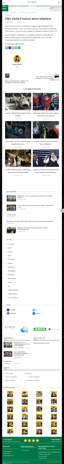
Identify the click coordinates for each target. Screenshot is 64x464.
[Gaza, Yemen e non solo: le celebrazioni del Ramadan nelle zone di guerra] (18, 130)
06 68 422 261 (6, 453)
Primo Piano (12, 278)
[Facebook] (25, 440)
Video (10, 282)
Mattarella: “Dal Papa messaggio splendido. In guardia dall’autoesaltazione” (33, 228)
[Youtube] (37, 440)
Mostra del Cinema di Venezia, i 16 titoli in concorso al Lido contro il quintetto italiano (28, 6)
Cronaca (11, 244)
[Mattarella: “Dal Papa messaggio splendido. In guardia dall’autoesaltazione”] (11, 230)
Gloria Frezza (9, 22)
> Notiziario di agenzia (33, 380)
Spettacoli (11, 267)
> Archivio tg (28, 373)
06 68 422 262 (8, 451)
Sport (10, 255)
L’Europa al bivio (11, 215)
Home (6, 12)
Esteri (10, 248)
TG (9, 286)
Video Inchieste (13, 290)
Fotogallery (13, 12)
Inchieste (11, 275)
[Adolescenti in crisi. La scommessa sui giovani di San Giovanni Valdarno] (11, 198)
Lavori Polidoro (13, 297)
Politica (10, 263)
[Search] (59, 2)
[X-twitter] (33, 440)
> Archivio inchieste (9, 380)
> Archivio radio (8, 373)
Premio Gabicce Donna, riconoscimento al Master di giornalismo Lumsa (36, 206)
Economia (11, 259)
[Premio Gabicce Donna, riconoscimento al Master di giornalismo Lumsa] (11, 208)
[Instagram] (29, 440)
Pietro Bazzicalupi (19, 347)
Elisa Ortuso (8, 363)
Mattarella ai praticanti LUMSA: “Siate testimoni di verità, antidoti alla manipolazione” (30, 221)
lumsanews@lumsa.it (8, 455)
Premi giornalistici (42, 456)
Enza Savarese (18, 357)
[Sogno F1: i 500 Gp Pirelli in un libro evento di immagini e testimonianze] (18, 101)
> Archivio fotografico (10, 377)
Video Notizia (12, 294)
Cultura (10, 252)
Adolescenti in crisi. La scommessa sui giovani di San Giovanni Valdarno (35, 196)
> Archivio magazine (34, 377)
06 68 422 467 (26, 450)
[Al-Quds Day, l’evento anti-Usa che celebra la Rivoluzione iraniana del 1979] (46, 101)
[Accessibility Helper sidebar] (62, 211)
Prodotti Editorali (42, 458)
